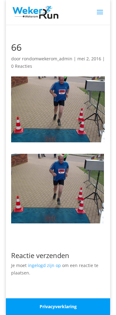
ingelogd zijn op (44, 265)
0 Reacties (21, 66)
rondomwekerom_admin (47, 59)
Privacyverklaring (58, 306)
